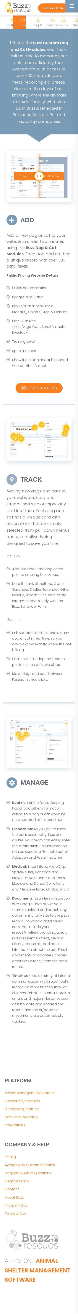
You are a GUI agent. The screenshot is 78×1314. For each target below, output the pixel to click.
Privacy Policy (16, 1205)
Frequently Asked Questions (28, 1173)
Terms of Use (15, 1213)
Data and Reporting (21, 1117)
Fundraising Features (22, 1109)
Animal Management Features (30, 1092)
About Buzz (14, 1197)
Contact (12, 1189)
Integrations (15, 1125)
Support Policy (17, 1181)
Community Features (22, 1101)
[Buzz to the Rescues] (18, 8)
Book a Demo (53, 8)
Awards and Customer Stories (30, 1165)
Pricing (10, 1156)
